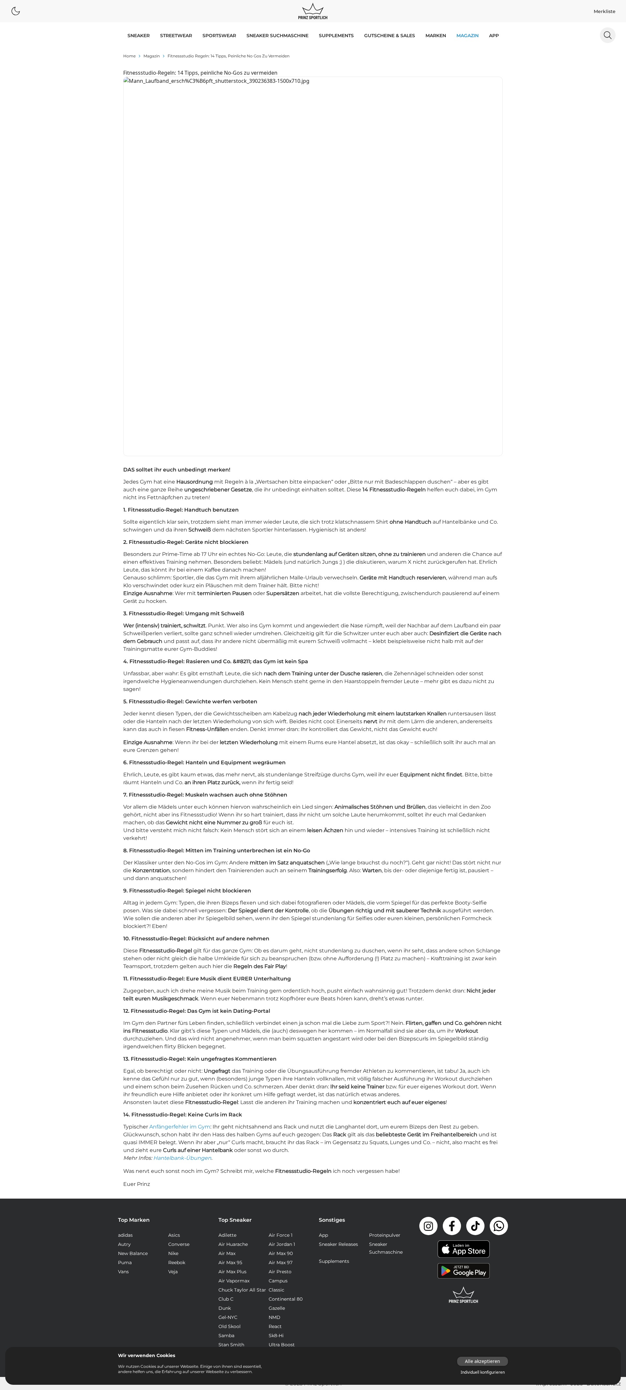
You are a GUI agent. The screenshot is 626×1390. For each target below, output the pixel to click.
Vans (123, 1272)
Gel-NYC (227, 1317)
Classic (276, 1290)
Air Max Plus (232, 1272)
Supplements (336, 35)
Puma (125, 1262)
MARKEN (435, 35)
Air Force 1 (280, 1235)
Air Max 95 (230, 1262)
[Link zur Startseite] (463, 1294)
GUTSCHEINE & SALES (389, 35)
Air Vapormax (233, 1281)
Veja (173, 1272)
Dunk (224, 1308)
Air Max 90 (281, 1253)
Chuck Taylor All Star (242, 1290)
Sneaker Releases (338, 1244)
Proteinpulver (384, 1235)
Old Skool (229, 1326)
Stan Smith (231, 1345)
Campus (278, 1281)
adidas (125, 1235)
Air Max (226, 1253)
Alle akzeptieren (482, 1361)
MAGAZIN (467, 35)
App (494, 35)
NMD (274, 1317)
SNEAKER (138, 35)
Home (129, 55)
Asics (174, 1235)
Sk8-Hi (276, 1335)
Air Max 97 (280, 1262)
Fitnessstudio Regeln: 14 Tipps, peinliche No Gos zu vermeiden (229, 55)
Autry (124, 1244)
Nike (173, 1253)
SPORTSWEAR (219, 35)
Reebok (176, 1262)
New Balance (133, 1253)
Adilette (227, 1235)
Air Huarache (233, 1244)
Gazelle (277, 1308)
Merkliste (605, 11)
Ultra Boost (282, 1345)
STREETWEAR (176, 35)
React (275, 1326)
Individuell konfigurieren (483, 1372)
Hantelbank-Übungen (182, 1158)
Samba (226, 1335)
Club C (225, 1299)
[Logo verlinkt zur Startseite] (313, 11)
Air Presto (280, 1272)
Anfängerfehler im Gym (179, 1127)
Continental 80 (286, 1299)
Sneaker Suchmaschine (277, 35)
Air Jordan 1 (282, 1244)
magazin (151, 55)
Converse (178, 1244)
